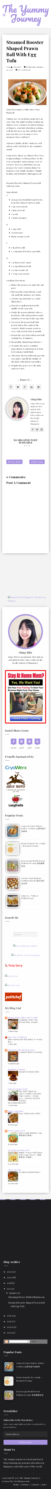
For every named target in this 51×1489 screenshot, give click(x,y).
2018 (9, 1283)
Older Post (37, 461)
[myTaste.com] (12, 985)
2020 (9, 1277)
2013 (9, 1332)
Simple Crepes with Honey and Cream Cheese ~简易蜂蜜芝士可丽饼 (30, 1154)
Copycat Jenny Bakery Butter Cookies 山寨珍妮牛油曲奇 (33, 828)
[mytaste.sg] (11, 975)
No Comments (24, 70)
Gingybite (17, 67)
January (13, 1293)
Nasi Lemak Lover (16, 1130)
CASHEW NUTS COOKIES (30, 1052)
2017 (9, 1288)
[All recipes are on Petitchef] (13, 996)
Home (16, 1484)
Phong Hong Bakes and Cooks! (23, 1017)
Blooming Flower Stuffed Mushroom (26, 1297)
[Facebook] (13, 741)
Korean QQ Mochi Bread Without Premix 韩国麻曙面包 (33, 863)
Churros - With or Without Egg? (30, 897)
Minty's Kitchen (15, 1111)
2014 (9, 1327)
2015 (9, 1321)
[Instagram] (21, 741)
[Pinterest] (29, 741)
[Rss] (37, 741)
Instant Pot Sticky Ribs (29, 1072)
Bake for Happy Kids (17, 1089)
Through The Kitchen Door (21, 1050)
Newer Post (14, 461)
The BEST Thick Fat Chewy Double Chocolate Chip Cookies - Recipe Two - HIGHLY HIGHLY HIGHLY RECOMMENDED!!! (25, 1097)
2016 (9, 1315)
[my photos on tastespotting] (25, 955)
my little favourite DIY (19, 1150)
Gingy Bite (25, 652)
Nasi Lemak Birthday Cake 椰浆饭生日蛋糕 (30, 1134)
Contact (35, 1484)
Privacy (25, 1484)
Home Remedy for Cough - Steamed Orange (33, 844)
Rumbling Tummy (17, 1069)
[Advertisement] (23, 577)
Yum (8, 67)
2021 (9, 1271)
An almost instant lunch (29, 1172)
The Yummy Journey (25, 13)
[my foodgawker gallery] (25, 945)
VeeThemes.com (21, 1481)
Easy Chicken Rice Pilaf (29, 1113)
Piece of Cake (14, 1170)
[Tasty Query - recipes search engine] (14, 965)
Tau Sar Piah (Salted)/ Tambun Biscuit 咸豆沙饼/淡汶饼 (33, 881)
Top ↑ (44, 1484)
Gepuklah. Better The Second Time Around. (28, 1021)
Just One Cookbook (17, 1037)
